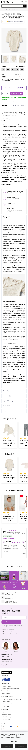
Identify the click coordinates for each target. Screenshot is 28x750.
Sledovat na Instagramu (15, 566)
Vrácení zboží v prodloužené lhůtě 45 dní (11, 699)
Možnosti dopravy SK (6, 704)
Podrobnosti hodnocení (18, 21)
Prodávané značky (5, 719)
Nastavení (14, 741)
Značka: (4, 25)
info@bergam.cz (6, 659)
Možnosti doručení (19, 79)
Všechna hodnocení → (9, 538)
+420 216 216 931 (7, 654)
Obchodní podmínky (6, 686)
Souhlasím (21, 746)
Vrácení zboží (4, 691)
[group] (9, 509)
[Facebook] (2, 664)
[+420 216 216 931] (12, 2)
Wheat (21, 375)
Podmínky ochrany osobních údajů (10, 688)
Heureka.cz (6, 551)
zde (20, 737)
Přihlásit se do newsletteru (11, 622)
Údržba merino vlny (6, 714)
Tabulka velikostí (20, 66)
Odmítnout (7, 746)
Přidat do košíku (15, 93)
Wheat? (14, 343)
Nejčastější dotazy (6, 717)
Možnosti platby (5, 706)
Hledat (24, 6)
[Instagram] (6, 664)
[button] (9, 521)
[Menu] (26, 2)
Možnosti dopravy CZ (6, 701)
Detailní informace (6, 184)
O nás (2, 712)
